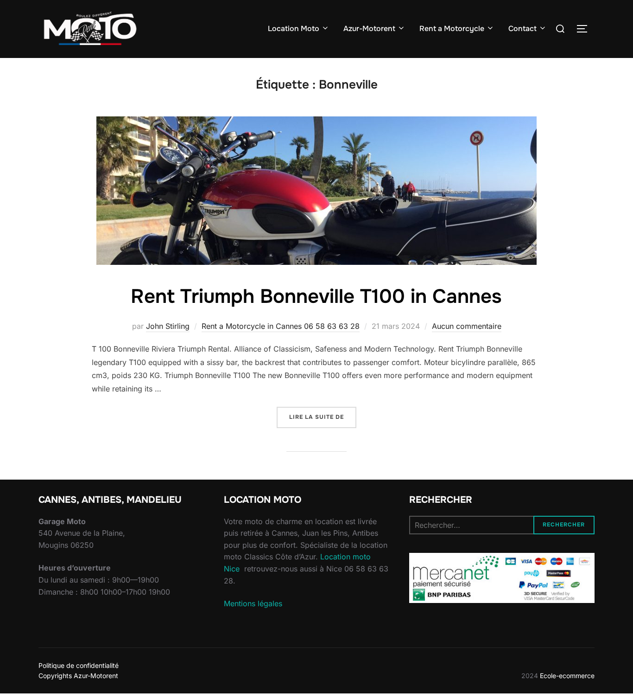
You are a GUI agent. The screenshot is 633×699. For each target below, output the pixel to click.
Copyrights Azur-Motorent (78, 676)
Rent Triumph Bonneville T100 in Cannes (316, 296)
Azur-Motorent (369, 28)
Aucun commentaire (466, 326)
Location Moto (293, 28)
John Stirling (168, 326)
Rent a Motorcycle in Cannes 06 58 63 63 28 (281, 326)
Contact (522, 28)
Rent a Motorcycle (451, 28)
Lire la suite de (322, 417)
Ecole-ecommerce (567, 676)
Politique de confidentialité (78, 665)
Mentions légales (253, 603)
